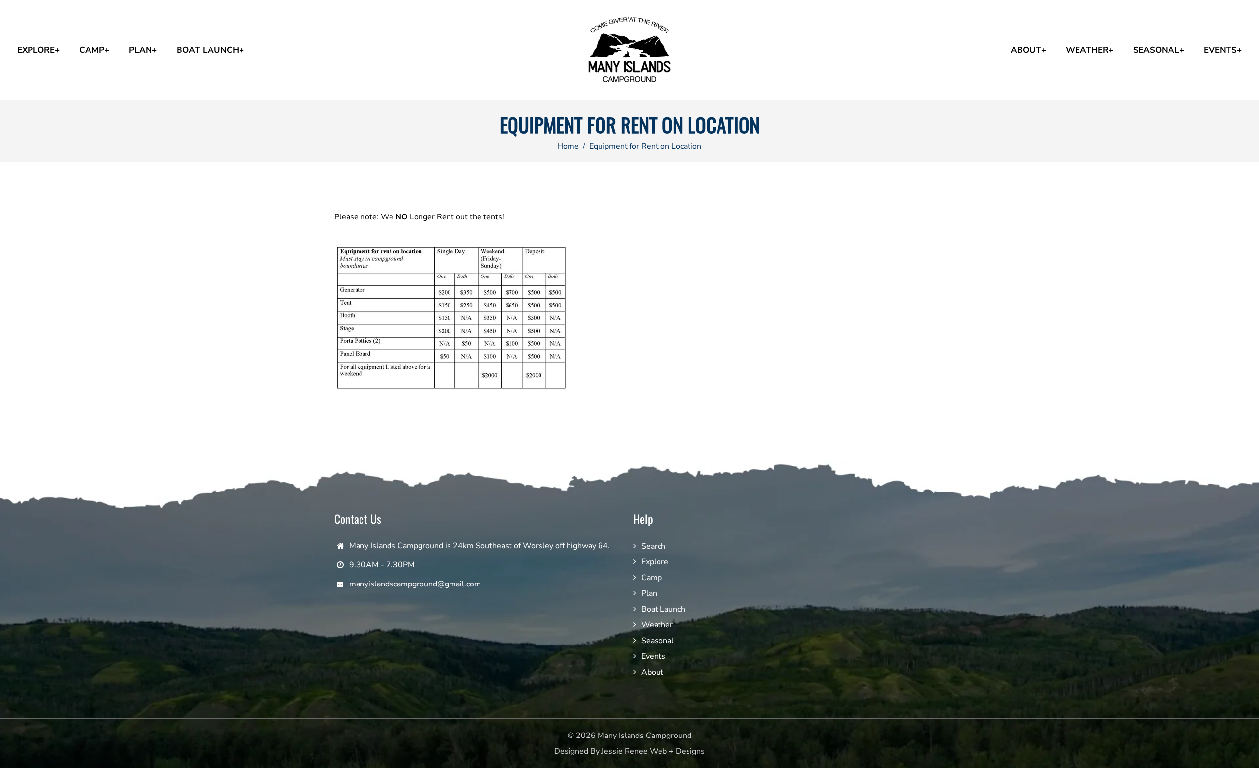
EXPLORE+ (38, 50)
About (652, 672)
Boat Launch (663, 609)
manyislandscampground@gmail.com (415, 584)
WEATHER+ (1089, 50)
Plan (649, 593)
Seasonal (657, 640)
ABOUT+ (1028, 50)
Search (653, 546)
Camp (651, 577)
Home (568, 146)
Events (653, 656)
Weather (657, 624)
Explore (654, 561)
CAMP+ (94, 50)
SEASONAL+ (1158, 50)
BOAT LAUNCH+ (210, 50)
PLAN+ (143, 50)
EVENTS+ (1223, 50)
